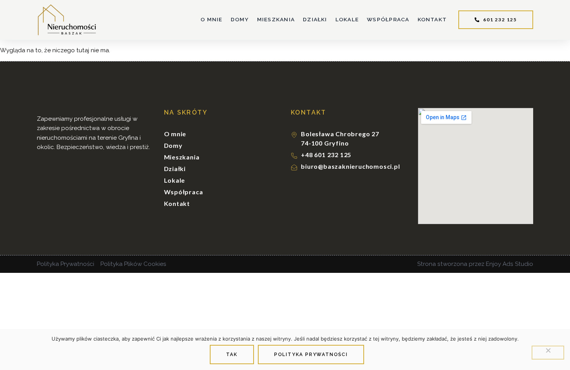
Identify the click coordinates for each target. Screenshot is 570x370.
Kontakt (432, 19)
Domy (240, 19)
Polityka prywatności (311, 354)
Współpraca (388, 19)
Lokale (347, 19)
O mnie (211, 19)
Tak (231, 354)
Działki (315, 19)
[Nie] (548, 353)
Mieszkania (276, 19)
